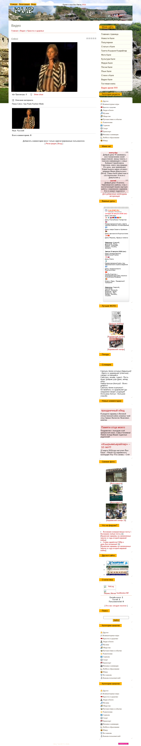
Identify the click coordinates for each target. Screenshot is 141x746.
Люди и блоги (108, 110)
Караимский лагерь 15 (116, 520)
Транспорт (107, 131)
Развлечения (107, 122)
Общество (107, 116)
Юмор (105, 141)
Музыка (106, 113)
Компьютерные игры (111, 104)
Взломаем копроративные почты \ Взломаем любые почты (116, 533)
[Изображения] (26, 118)
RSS (84, 5)
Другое (106, 101)
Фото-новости (116, 483)
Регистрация (24, 4)
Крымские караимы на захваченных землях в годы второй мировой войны (116, 538)
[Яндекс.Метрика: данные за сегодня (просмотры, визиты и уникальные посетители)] (110, 592)
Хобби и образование (111, 137)
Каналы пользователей (111, 678)
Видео (22, 31)
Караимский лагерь (116, 337)
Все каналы (107, 675)
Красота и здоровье (35, 31)
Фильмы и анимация (110, 134)
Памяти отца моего (113, 427)
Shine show (38, 94)
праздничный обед (112, 410)
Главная (13, 4)
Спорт (105, 128)
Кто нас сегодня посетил (116, 606)
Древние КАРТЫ (116, 324)
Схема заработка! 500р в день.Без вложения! (112, 543)
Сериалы (106, 125)
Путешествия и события (112, 119)
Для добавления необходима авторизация (114, 195)
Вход (33, 4)
